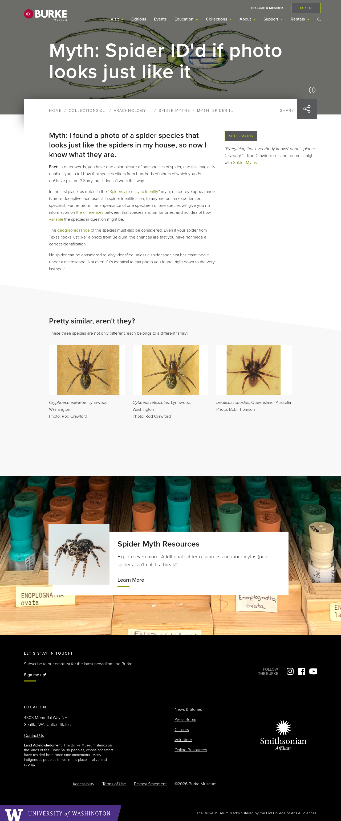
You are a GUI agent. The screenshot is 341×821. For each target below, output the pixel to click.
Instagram (290, 671)
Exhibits (138, 19)
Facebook (302, 671)
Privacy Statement (150, 784)
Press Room (185, 719)
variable (56, 219)
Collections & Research (98, 110)
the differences (89, 212)
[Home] (45, 15)
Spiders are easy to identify (133, 191)
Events (160, 19)
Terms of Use (114, 784)
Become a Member (267, 8)
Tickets (305, 8)
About (245, 19)
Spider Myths (174, 110)
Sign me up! (35, 675)
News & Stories (188, 709)
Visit (115, 19)
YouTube (313, 671)
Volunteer (183, 739)
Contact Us (34, 735)
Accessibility (83, 784)
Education (184, 19)
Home (55, 110)
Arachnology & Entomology (148, 110)
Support (271, 19)
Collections (217, 19)
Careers (181, 729)
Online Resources (190, 750)
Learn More (130, 580)
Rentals (298, 19)
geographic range (73, 230)
